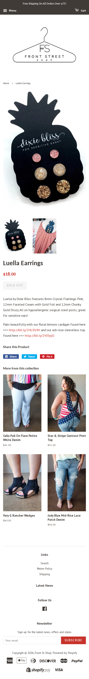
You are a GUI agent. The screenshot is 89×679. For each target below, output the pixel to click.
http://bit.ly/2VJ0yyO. (40, 335)
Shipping (44, 574)
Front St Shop (43, 653)
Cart (83, 10)
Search (45, 563)
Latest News (44, 586)
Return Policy (44, 568)
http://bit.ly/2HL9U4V (24, 330)
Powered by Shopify (65, 653)
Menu (12, 10)
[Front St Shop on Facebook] (44, 609)
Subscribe (73, 640)
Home (6, 83)
